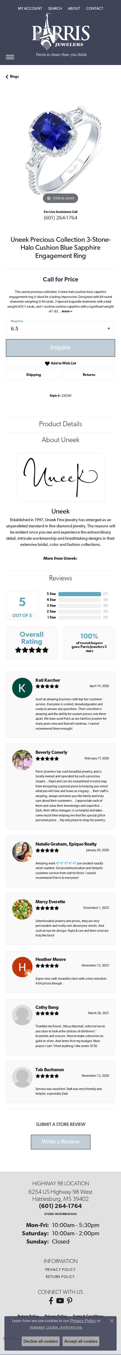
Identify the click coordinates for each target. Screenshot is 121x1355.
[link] (94, 8)
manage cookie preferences (56, 1327)
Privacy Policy (60, 1270)
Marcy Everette (50, 902)
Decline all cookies (40, 1341)
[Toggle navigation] (10, 57)
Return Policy (60, 1277)
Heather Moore (51, 960)
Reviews (60, 578)
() (105, 594)
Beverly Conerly (51, 753)
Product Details (60, 424)
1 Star (51, 617)
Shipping (33, 375)
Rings (14, 77)
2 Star (51, 612)
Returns (89, 375)
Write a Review (61, 1142)
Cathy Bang (47, 1008)
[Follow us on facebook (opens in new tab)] (51, 1300)
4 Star (51, 600)
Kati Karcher (48, 681)
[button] (30, 8)
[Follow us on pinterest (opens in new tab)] (69, 1300)
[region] (60, 150)
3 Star (51, 606)
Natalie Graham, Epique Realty (66, 844)
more (66, 311)
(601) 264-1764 (60, 218)
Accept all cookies (81, 1341)
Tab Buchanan (50, 1070)
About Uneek (61, 440)
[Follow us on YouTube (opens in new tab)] (60, 1300)
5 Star (51, 594)
